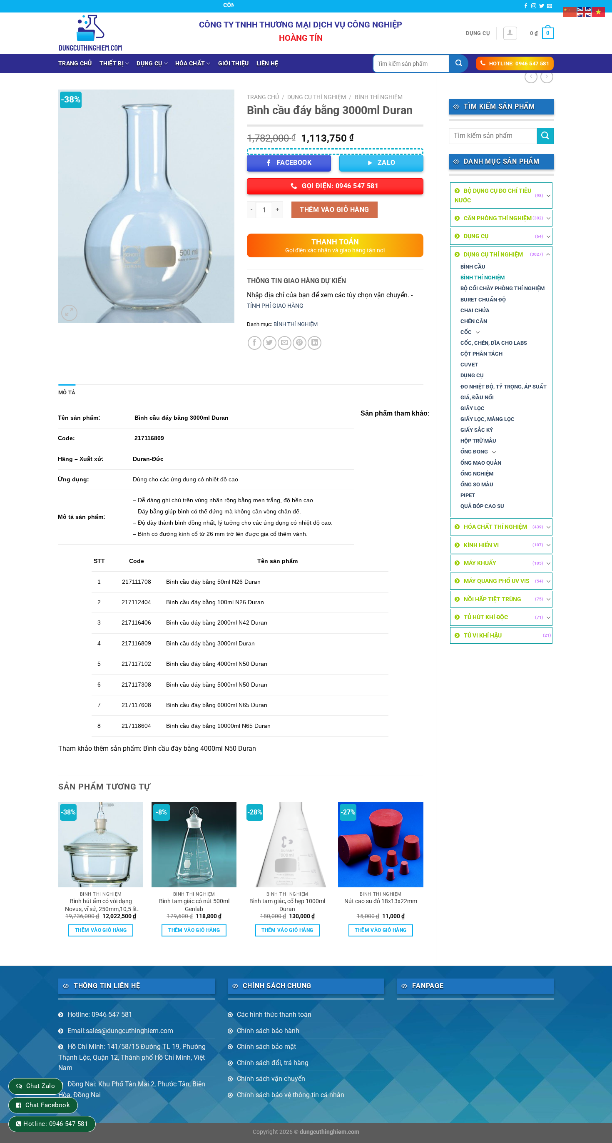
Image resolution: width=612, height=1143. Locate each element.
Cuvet (469, 364)
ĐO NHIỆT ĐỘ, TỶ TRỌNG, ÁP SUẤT (503, 386)
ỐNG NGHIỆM (476, 474)
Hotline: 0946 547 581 (99, 1014)
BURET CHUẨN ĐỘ (483, 299)
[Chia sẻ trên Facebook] (254, 343)
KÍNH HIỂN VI (481, 545)
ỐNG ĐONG (474, 451)
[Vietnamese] (599, 11)
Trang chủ (75, 63)
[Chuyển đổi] (548, 195)
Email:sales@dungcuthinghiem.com (120, 1031)
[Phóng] (69, 313)
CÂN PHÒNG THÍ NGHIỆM (498, 218)
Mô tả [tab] (66, 392)
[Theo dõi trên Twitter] (541, 6)
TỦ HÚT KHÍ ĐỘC (486, 617)
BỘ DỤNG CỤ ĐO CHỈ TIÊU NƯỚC (493, 195)
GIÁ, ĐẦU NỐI (477, 397)
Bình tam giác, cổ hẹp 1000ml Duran (287, 905)
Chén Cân (473, 321)
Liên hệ (267, 63)
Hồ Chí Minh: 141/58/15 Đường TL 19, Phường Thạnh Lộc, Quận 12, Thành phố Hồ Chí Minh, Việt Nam (132, 1057)
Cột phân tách (481, 354)
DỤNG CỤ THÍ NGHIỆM (493, 254)
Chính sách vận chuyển (271, 1079)
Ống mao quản (480, 463)
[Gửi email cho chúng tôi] (549, 6)
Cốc (466, 332)
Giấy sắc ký (476, 430)
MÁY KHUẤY (480, 563)
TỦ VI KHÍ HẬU (483, 635)
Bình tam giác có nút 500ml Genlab (194, 905)
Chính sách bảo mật (266, 1047)
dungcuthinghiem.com (329, 1132)
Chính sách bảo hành (268, 1031)
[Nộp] (459, 63)
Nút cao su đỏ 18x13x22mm (380, 901)
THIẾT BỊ (112, 63)
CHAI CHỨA (475, 310)
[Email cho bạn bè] (284, 343)
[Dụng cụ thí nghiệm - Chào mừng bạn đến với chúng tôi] (90, 33)
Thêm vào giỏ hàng (334, 210)
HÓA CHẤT (190, 63)
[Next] (423, 876)
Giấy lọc (472, 408)
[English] (584, 11)
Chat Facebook (47, 1105)
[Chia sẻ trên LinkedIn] (314, 343)
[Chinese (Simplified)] (570, 11)
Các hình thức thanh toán (274, 1014)
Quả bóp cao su (482, 506)
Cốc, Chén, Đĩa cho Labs (493, 343)
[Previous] (58, 876)
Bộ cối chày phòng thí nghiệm (502, 288)
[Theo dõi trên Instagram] (533, 6)
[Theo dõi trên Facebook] (525, 6)
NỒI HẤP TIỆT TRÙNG (492, 599)
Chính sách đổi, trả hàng (272, 1063)
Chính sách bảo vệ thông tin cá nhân (290, 1095)
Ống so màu (476, 484)
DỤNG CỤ (149, 63)
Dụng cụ (478, 33)
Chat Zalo (40, 1086)
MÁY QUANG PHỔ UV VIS (497, 581)
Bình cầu (472, 267)
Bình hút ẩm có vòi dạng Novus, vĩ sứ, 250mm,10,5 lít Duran (101, 905)
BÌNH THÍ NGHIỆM (482, 277)
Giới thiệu (233, 63)
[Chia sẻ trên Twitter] (269, 343)
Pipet (467, 495)
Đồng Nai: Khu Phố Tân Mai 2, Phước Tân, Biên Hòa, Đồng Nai (131, 1089)
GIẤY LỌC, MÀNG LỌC (487, 419)
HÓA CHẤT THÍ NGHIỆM (495, 526)
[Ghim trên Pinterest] (299, 343)
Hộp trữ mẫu (478, 441)
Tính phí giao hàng (275, 305)
